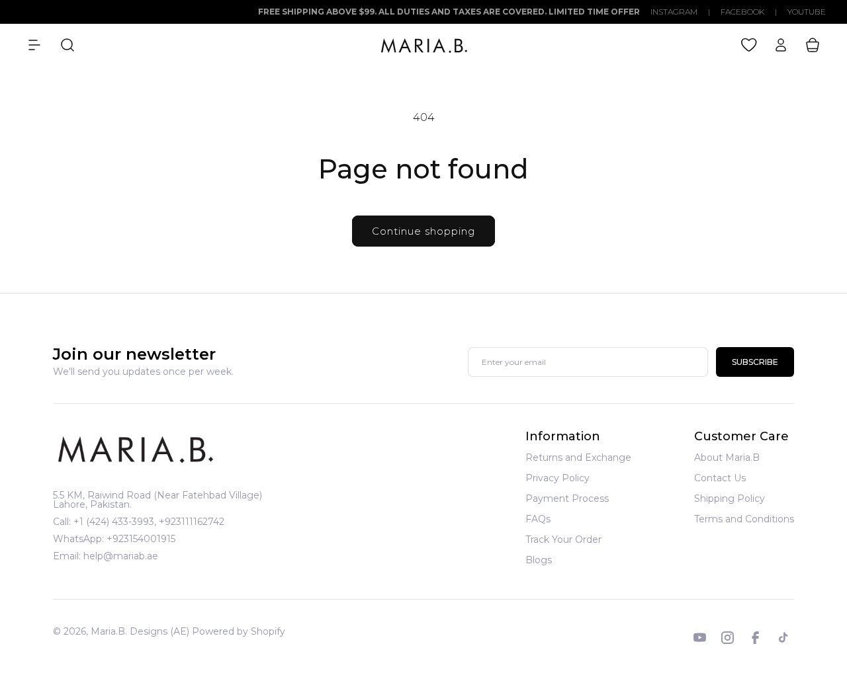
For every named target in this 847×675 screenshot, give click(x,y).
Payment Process (567, 498)
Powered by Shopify (238, 631)
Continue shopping (423, 231)
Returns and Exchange (578, 458)
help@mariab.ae (120, 556)
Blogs (538, 560)
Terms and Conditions (744, 519)
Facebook (742, 12)
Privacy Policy (557, 478)
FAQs (538, 519)
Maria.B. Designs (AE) (140, 631)
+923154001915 (141, 539)
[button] (34, 45)
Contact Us (720, 478)
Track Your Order (563, 539)
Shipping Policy (729, 498)
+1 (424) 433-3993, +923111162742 (148, 522)
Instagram (673, 12)
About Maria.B (727, 458)
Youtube (806, 12)
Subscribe (755, 362)
